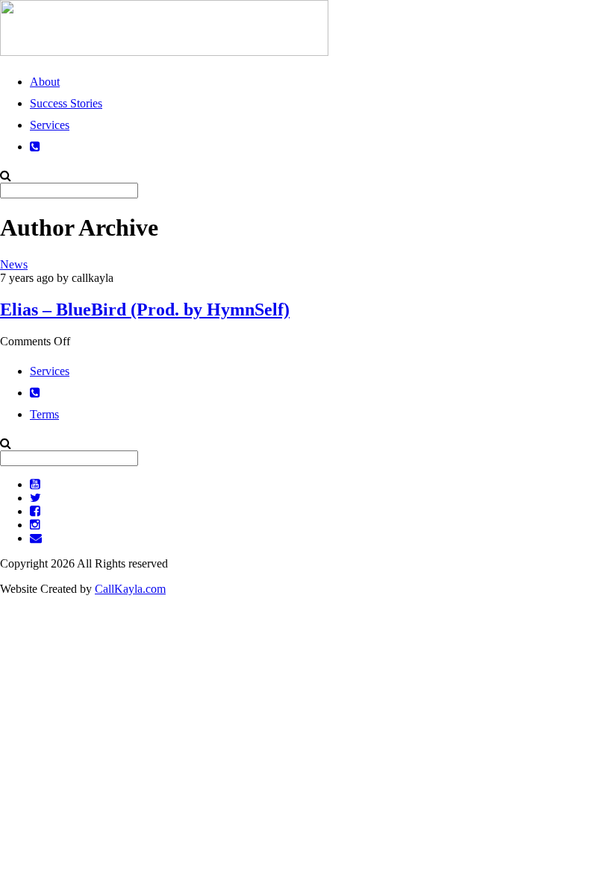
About (45, 81)
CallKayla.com (130, 588)
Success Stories (66, 103)
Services (49, 125)
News (14, 264)
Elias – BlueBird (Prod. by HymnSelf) (145, 309)
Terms (44, 414)
